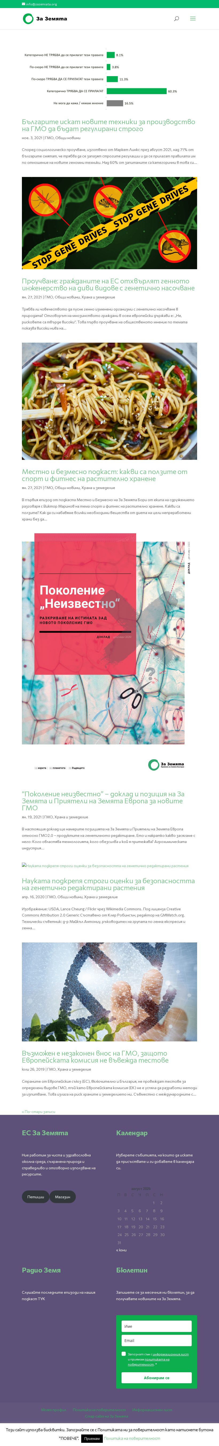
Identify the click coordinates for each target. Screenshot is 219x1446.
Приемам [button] (92, 1438)
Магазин (62, 1196)
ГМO (49, 137)
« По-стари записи (38, 1111)
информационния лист (171, 1354)
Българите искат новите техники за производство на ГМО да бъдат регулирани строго (108, 124)
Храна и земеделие (98, 297)
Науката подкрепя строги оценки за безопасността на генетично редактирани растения (108, 884)
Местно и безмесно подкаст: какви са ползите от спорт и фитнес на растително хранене (104, 474)
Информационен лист (152, 1409)
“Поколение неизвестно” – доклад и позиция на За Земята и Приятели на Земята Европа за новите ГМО (103, 800)
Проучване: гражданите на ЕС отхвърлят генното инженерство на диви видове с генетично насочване (108, 284)
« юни (121, 1250)
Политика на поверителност (99, 1409)
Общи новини (67, 137)
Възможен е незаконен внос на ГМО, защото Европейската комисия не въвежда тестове (95, 1056)
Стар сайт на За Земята (106, 1416)
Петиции (36, 1196)
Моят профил (53, 1409)
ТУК (41, 1298)
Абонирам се (156, 1377)
